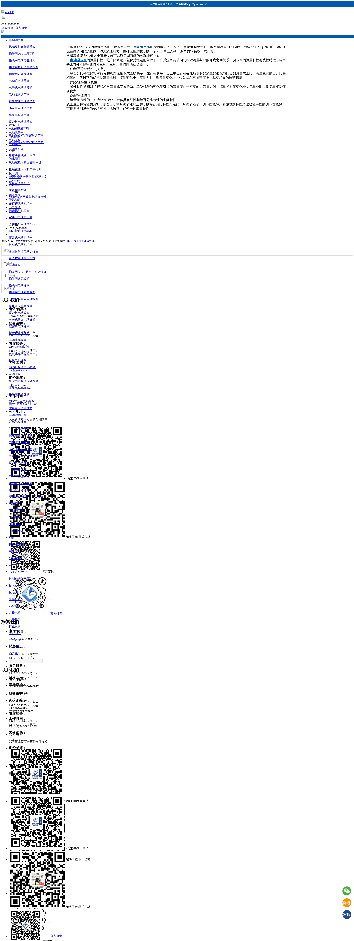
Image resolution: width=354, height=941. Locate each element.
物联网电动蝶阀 (19, 285)
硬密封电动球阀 (19, 462)
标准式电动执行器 (20, 244)
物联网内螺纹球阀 (20, 74)
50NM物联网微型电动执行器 (27, 196)
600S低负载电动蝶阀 (22, 367)
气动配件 (15, 558)
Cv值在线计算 (18, 571)
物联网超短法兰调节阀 (23, 67)
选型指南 (15, 606)
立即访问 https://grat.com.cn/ (191, 4)
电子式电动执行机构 (22, 258)
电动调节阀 (16, 39)
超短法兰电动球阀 (20, 449)
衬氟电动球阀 (18, 421)
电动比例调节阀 (19, 94)
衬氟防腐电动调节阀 (22, 101)
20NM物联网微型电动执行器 (27, 176)
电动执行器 (16, 149)
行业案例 (15, 626)
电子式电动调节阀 (20, 87)
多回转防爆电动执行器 (23, 251)
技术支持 (15, 585)
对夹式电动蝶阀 (19, 353)
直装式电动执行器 (20, 237)
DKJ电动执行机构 (20, 230)
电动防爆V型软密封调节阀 (26, 142)
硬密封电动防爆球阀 (22, 456)
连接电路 (15, 612)
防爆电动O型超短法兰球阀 (26, 496)
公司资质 (15, 640)
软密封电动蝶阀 (19, 326)
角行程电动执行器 (20, 203)
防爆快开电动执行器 (22, 155)
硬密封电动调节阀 (20, 121)
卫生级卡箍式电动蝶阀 (23, 299)
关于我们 (15, 619)
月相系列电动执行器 (22, 224)
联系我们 (15, 653)
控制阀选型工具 (19, 578)
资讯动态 (15, 633)
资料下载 (15, 599)
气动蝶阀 (15, 517)
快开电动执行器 (19, 210)
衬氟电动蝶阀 (18, 360)
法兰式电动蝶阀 (19, 333)
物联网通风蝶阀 (19, 278)
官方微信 (7, 27)
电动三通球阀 (18, 469)
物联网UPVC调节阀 (22, 53)
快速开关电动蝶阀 (20, 305)
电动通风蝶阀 (18, 340)
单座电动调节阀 (19, 114)
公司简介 (15, 646)
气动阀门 (15, 503)
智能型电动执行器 (20, 217)
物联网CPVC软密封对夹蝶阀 (27, 271)
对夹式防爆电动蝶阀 (22, 319)
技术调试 (15, 592)
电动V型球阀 (17, 415)
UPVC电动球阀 (19, 476)
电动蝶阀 (15, 265)
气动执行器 (16, 531)
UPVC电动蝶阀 (19, 346)
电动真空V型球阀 (20, 483)
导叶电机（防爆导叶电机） (26, 162)
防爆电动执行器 (19, 183)
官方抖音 (21, 27)
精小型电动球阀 (19, 490)
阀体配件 (15, 551)
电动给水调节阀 (19, 80)
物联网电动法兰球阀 (22, 60)
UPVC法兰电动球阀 (22, 401)
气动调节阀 (16, 510)
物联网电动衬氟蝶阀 (22, 292)
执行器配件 (16, 544)
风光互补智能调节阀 (22, 46)
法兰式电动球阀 (19, 428)
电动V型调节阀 (19, 128)
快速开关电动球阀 (20, 435)
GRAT (9, 12)
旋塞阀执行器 (18, 190)
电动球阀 (15, 374)
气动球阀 (15, 524)
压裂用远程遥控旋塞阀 (23, 380)
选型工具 (15, 565)
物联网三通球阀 (19, 394)
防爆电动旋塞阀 (19, 387)
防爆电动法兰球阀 (20, 408)
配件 (12, 537)
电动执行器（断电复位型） (26, 169)
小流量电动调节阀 (20, 108)
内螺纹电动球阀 (19, 442)
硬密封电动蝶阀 (19, 312)
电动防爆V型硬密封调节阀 (26, 135)
